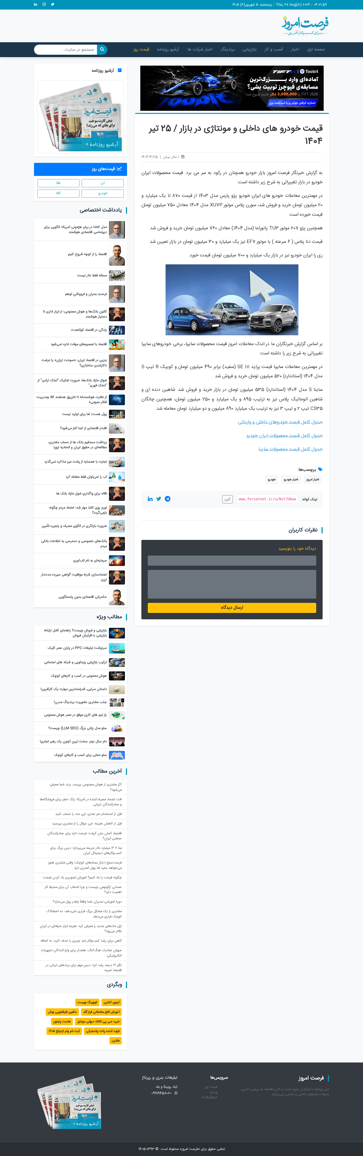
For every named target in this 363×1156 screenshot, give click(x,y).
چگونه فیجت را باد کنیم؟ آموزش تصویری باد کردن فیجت (82, 877)
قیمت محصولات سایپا (206, 344)
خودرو (277, 196)
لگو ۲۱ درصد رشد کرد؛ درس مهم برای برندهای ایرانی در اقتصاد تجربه (84, 968)
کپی (227, 499)
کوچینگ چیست (87, 1002)
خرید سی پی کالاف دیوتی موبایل (98, 1021)
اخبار (295, 49)
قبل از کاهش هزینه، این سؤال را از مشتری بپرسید (87, 824)
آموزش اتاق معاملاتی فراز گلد (101, 1012)
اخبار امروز (312, 479)
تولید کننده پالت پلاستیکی (103, 1031)
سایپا (278, 367)
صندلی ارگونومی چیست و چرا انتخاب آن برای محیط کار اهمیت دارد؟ (83, 889)
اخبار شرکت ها (200, 49)
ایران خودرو (250, 196)
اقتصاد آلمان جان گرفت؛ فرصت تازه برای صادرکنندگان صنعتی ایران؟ (84, 836)
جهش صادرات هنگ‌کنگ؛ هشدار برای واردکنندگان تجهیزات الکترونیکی (81, 953)
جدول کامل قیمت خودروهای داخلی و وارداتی (280, 422)
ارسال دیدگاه (232, 607)
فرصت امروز (278, 173)
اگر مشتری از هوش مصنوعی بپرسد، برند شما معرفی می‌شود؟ (86, 787)
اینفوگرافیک (209, 1097)
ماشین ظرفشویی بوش (62, 1012)
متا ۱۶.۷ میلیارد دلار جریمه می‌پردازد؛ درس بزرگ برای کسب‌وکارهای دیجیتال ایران (86, 850)
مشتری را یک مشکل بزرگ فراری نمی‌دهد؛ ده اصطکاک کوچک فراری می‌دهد (84, 914)
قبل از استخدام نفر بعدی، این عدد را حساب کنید (88, 814)
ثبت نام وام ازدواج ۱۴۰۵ (64, 1031)
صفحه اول (316, 49)
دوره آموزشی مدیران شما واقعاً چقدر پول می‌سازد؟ (87, 902)
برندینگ (228, 49)
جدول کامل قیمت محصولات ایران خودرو (285, 436)
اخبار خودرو (291, 479)
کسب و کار (273, 49)
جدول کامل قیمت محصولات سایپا (291, 449)
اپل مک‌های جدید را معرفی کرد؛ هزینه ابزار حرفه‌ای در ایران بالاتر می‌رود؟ (81, 929)
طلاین (116, 1040)
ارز (103, 183)
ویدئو (213, 1092)
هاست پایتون (62, 1021)
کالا (58, 193)
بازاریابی (249, 49)
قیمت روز (141, 49)
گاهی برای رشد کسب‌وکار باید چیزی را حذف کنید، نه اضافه (81, 941)
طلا (58, 183)
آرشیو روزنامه (168, 49)
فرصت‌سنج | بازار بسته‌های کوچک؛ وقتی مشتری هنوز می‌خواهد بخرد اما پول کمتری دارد (85, 865)
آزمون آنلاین (112, 1002)
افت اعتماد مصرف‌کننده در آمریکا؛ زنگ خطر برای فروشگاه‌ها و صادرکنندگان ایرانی (81, 802)
